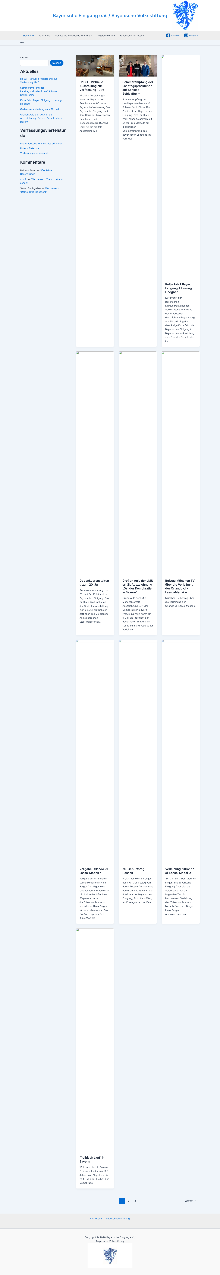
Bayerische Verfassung (132, 35)
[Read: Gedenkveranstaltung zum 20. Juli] (95, 462)
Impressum (96, 1218)
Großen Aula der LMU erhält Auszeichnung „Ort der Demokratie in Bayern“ (41, 118)
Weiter (190, 1200)
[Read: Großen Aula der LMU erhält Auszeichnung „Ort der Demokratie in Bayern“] (138, 462)
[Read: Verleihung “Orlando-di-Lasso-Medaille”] (181, 751)
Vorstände (44, 35)
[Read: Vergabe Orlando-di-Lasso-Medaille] (95, 751)
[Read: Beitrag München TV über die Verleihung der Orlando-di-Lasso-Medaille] (181, 462)
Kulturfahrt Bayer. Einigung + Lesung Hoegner (178, 288)
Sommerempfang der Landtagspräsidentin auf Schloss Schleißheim (38, 91)
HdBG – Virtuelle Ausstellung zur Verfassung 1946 (91, 86)
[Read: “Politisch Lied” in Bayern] (95, 1039)
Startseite (28, 35)
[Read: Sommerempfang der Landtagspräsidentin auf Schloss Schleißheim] (138, 65)
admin (23, 179)
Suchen (24, 57)
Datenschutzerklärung (117, 1218)
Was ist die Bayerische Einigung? (73, 35)
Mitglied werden (106, 35)
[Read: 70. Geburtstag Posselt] (138, 751)
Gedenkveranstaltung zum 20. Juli (39, 109)
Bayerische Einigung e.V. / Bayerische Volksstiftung (110, 15)
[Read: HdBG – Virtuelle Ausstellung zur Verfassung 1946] (95, 65)
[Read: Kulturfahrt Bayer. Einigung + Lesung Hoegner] (181, 166)
